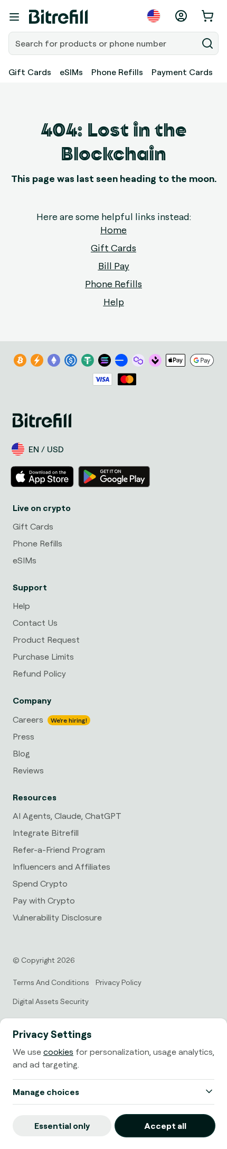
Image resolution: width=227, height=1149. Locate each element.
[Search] (207, 43)
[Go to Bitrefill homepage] (58, 17)
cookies (58, 1051)
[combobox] (104, 43)
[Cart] (208, 15)
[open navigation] (14, 17)
